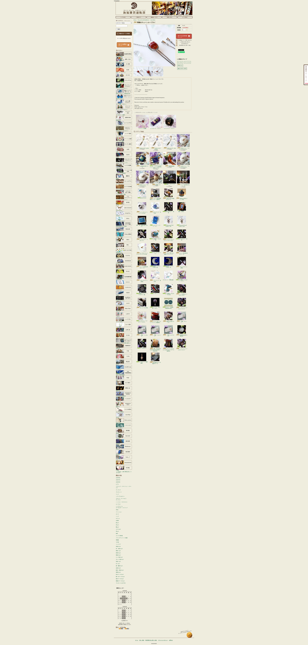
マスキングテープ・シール (121, 162)
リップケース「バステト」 (156, 128)
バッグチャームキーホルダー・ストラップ (121, 507)
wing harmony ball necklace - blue (169, 226)
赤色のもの (118, 546)
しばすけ (118, 316)
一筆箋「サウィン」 (183, 322)
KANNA (118, 258)
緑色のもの (118, 552)
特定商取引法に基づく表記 (185, 45)
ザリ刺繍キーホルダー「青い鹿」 (169, 294)
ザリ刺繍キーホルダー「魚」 (156, 239)
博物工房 (118, 390)
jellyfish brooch (143, 197)
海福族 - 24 (158, 184)
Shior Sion (118, 311)
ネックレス (118, 489)
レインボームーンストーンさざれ (143, 213)
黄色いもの (118, 550)
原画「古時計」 (181, 211)
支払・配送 (141, 640)
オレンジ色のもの (120, 559)
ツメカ (117, 358)
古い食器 (118, 67)
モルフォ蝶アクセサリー (121, 104)
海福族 (117, 540)
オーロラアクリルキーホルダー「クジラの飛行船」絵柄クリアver (156, 166)
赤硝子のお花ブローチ (170, 322)
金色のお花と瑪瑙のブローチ (170, 199)
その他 (117, 542)
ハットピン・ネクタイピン (121, 502)
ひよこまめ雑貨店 (120, 411)
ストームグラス (119, 183)
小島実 (117, 295)
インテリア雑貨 (119, 136)
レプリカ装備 (119, 167)
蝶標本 (117, 178)
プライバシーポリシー (163, 640)
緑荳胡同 (118, 454)
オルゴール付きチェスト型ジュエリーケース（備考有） (168, 350)
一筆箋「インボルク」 (144, 336)
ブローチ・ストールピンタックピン (121, 499)
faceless (117, 465)
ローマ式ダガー (143, 348)
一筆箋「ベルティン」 (157, 336)
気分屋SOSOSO (119, 268)
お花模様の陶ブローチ (144, 167)
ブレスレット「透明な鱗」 (168, 279)
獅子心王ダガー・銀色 (169, 212)
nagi (117, 380)
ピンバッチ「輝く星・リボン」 (156, 308)
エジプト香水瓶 (119, 189)
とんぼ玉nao (118, 369)
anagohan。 (118, 215)
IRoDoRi (117, 231)
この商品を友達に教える (185, 42)
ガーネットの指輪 (142, 128)
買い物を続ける (185, 43)
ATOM (126, 628)
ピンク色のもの (119, 557)
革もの (117, 531)
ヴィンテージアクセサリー (121, 88)
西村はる (118, 406)
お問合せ (169, 17)
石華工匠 (118, 332)
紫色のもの (118, 555)
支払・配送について (138, 17)
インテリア (118, 544)
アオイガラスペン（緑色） (144, 281)
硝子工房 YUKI (119, 252)
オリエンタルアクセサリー (121, 109)
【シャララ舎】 (119, 321)
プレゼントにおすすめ (121, 583)
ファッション (119, 512)
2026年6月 (118, 482)
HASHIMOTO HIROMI (121, 396)
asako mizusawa (119, 210)
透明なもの (118, 572)
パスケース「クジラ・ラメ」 (156, 226)
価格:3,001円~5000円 (182, 68)
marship (117, 417)
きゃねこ (118, 274)
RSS (121, 628)
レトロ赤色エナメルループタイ (183, 295)
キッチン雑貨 (119, 146)
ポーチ (117, 514)
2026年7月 (118, 479)
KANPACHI (118, 263)
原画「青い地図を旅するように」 (142, 226)
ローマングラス (119, 125)
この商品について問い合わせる (185, 40)
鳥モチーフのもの (120, 574)
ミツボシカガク (119, 427)
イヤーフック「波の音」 (157, 281)
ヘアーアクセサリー (120, 496)
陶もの (117, 527)
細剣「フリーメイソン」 (171, 185)
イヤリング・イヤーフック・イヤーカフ (123, 487)
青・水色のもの (119, 548)
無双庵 (117, 433)
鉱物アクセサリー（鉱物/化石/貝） (123, 93)
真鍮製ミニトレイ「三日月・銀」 (156, 267)
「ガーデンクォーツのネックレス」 (182, 308)
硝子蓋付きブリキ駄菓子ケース (156, 363)
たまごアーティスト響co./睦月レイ (123, 342)
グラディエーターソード (156, 253)
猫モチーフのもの (120, 578)
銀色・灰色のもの (120, 570)
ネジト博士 (118, 385)
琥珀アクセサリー (120, 98)
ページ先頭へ (189, 635)
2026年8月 (118, 477)
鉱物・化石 (118, 61)
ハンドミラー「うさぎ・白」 (144, 240)
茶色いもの (118, 561)
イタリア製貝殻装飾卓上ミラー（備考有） (155, 199)
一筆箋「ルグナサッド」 (170, 336)
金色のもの (118, 568)
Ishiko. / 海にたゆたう (120, 220)
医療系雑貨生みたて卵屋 (121, 226)
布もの (117, 524)
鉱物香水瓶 (118, 120)
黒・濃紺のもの (119, 565)
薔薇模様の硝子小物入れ (183, 336)
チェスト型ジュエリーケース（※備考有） (155, 322)
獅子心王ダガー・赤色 (183, 239)
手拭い (117, 509)
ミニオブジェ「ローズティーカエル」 (143, 321)
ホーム (123, 17)
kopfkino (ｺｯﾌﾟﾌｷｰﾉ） (120, 300)
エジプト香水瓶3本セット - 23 (183, 254)
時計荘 (117, 364)
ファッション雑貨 (120, 141)
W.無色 (117, 470)
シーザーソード (156, 293)
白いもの (118, 563)
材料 (117, 533)
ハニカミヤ (118, 401)
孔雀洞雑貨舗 (119, 279)
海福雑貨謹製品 (119, 56)
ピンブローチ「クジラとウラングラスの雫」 (142, 254)
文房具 (117, 157)
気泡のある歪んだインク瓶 (183, 199)
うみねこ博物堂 (119, 236)
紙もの (117, 522)
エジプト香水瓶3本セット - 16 (144, 267)
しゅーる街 (118, 327)
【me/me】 (118, 438)
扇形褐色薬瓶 (171, 166)
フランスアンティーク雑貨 (121, 537)
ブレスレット (119, 492)
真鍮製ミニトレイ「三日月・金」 (169, 267)
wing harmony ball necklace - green (183, 226)
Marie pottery (118, 422)
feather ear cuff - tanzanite (157, 149)
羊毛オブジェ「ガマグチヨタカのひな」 (184, 149)
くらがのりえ (119, 289)
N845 (117, 242)
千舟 (117, 353)
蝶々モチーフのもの (120, 576)
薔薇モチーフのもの (120, 580)
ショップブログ (154, 17)
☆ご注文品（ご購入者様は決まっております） (124, 472)
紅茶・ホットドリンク (121, 72)
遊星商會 (118, 443)
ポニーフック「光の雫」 (157, 213)
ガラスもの (118, 529)
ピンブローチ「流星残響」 (143, 362)
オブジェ (118, 518)
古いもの (118, 77)
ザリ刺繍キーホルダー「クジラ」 (183, 280)
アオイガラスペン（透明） (183, 267)
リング (117, 494)
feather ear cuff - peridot (144, 148)
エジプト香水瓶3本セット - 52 (185, 185)
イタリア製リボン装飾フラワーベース (169, 254)
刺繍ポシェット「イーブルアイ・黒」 (143, 294)
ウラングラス (119, 83)
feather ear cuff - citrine (171, 148)
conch (117, 305)
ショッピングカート (185, 17)
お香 (117, 151)
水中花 (117, 205)
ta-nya (117, 337)
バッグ (117, 516)
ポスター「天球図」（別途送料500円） (169, 308)
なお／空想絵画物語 (120, 374)
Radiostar (118, 449)
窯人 (117, 247)
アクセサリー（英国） (121, 114)
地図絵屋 (118, 348)
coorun (117, 284)
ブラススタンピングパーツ (121, 199)
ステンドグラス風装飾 (121, 173)
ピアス (117, 484)
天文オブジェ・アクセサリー (122, 130)
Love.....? (117, 459)
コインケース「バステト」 (169, 128)
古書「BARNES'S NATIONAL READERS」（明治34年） (155, 350)
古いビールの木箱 (144, 307)
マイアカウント (124, 20)
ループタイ (118, 504)
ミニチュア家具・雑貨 (121, 194)
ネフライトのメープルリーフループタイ (169, 240)
